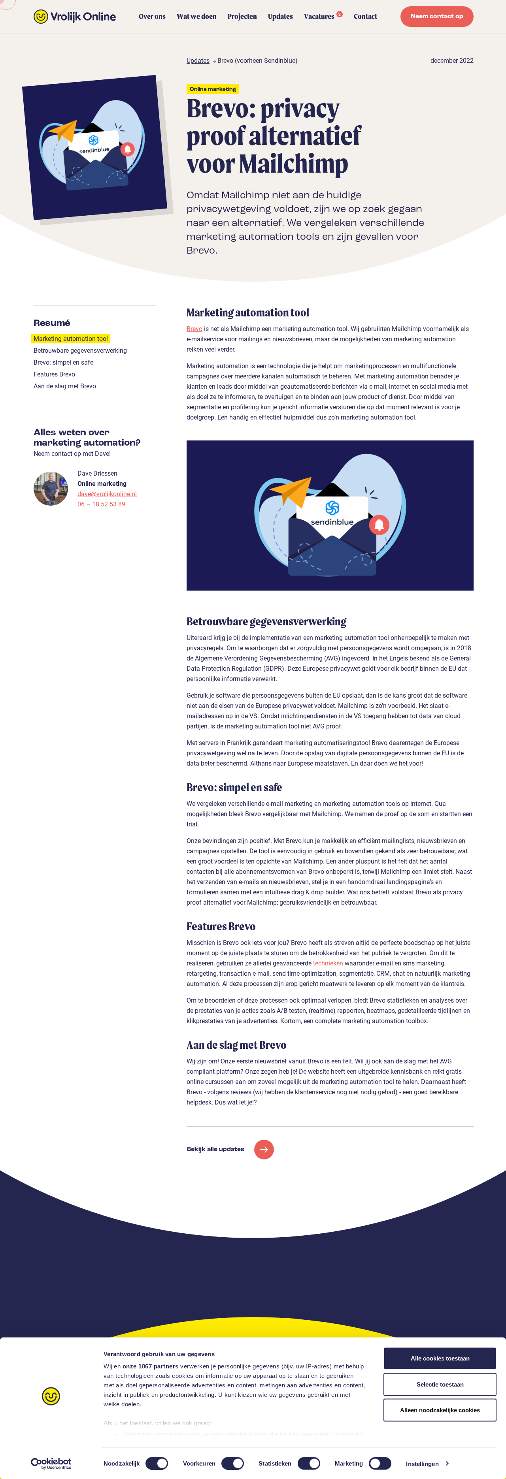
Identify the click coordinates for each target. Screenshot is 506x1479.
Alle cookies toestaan (440, 1358)
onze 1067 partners (151, 1366)
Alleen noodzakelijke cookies (440, 1410)
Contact (365, 16)
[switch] (232, 1463)
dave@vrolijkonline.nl (107, 493)
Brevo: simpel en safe (63, 362)
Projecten (242, 16)
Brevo (194, 328)
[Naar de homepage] (75, 16)
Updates (280, 16)
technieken (328, 963)
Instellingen (422, 1463)
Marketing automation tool (71, 338)
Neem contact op (437, 16)
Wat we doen (197, 16)
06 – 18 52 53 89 (101, 504)
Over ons (152, 16)
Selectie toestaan (440, 1384)
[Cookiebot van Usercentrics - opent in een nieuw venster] (51, 1464)
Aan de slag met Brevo (65, 386)
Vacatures (322, 16)
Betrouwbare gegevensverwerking (80, 350)
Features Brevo (54, 374)
